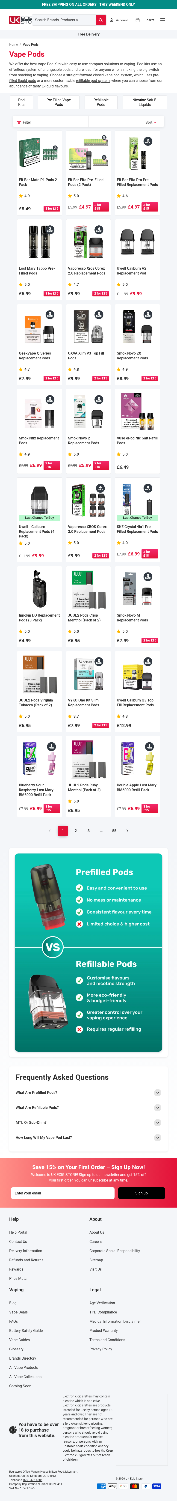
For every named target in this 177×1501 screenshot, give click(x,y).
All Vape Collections (25, 1377)
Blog (13, 1303)
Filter (27, 122)
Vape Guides (19, 1340)
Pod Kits (21, 102)
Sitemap (96, 1260)
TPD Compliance (103, 1312)
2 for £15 (100, 293)
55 (114, 831)
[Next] (127, 830)
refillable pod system (93, 80)
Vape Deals (18, 1312)
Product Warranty (103, 1331)
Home (13, 44)
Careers (95, 1242)
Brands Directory (22, 1358)
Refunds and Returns (26, 1260)
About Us (96, 1232)
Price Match (19, 1279)
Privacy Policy (100, 1349)
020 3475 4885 (32, 1480)
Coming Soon (20, 1386)
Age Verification (102, 1303)
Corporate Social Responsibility (114, 1251)
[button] (151, 122)
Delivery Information (25, 1251)
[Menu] (163, 20)
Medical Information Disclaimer (115, 1321)
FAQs (13, 1321)
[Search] (101, 20)
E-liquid (48, 86)
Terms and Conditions (107, 1340)
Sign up (141, 1193)
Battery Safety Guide (26, 1331)
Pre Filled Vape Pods (59, 102)
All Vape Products (23, 1368)
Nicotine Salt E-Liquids (145, 102)
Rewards (16, 1269)
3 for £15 (51, 208)
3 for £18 (146, 553)
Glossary (16, 1349)
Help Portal (18, 1232)
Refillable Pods (101, 102)
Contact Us (18, 1242)
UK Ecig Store (134, 1478)
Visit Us (95, 1269)
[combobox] (58, 20)
